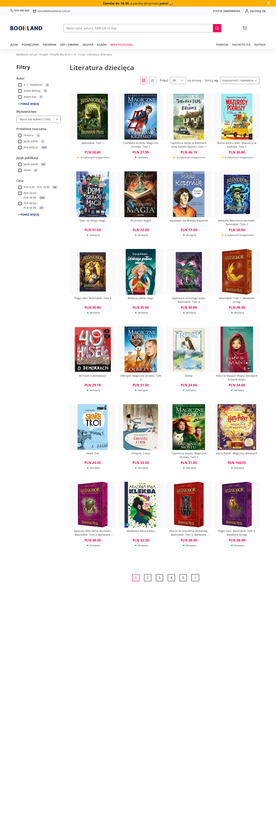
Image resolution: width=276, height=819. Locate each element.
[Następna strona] (195, 577)
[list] (152, 80)
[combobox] (18, 119)
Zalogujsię (258, 11)
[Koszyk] (244, 28)
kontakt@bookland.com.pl (54, 11)
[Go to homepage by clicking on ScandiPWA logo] (26, 28)
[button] (217, 28)
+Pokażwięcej (28, 104)
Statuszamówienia (226, 11)
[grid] (143, 80)
